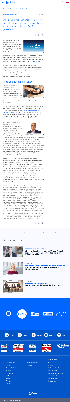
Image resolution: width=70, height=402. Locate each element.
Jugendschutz (53, 376)
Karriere (8, 378)
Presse (8, 381)
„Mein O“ (34, 61)
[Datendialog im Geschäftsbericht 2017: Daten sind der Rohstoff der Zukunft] (34, 287)
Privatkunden (30, 360)
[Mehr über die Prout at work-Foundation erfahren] (63, 348)
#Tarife (37, 232)
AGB (49, 363)
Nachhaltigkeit (11, 368)
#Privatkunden (28, 232)
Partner (8, 376)
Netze (8, 365)
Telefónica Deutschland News (29, 7)
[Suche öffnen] (62, 2)
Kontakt (50, 365)
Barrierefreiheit (53, 378)
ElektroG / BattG (53, 368)
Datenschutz (52, 370)
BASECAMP (52, 360)
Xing (63, 335)
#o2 (49, 232)
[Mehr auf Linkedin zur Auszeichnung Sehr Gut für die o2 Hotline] (32, 348)
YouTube (52, 335)
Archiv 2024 (46, 7)
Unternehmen (10, 363)
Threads (39, 335)
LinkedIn (13, 335)
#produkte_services (55, 232)
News (8, 384)
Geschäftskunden (32, 363)
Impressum (52, 381)
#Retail (34, 232)
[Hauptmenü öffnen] (2, 2)
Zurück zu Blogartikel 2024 (10, 14)
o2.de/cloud (6, 212)
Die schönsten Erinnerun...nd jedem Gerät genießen (15, 8)
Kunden (8, 370)
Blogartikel (39, 7)
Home (8, 360)
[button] (35, 34)
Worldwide (29, 365)
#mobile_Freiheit (44, 232)
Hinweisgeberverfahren (56, 373)
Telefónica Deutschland (15, 7)
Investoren (9, 373)
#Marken (13, 232)
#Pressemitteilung (20, 232)
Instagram (26, 335)
